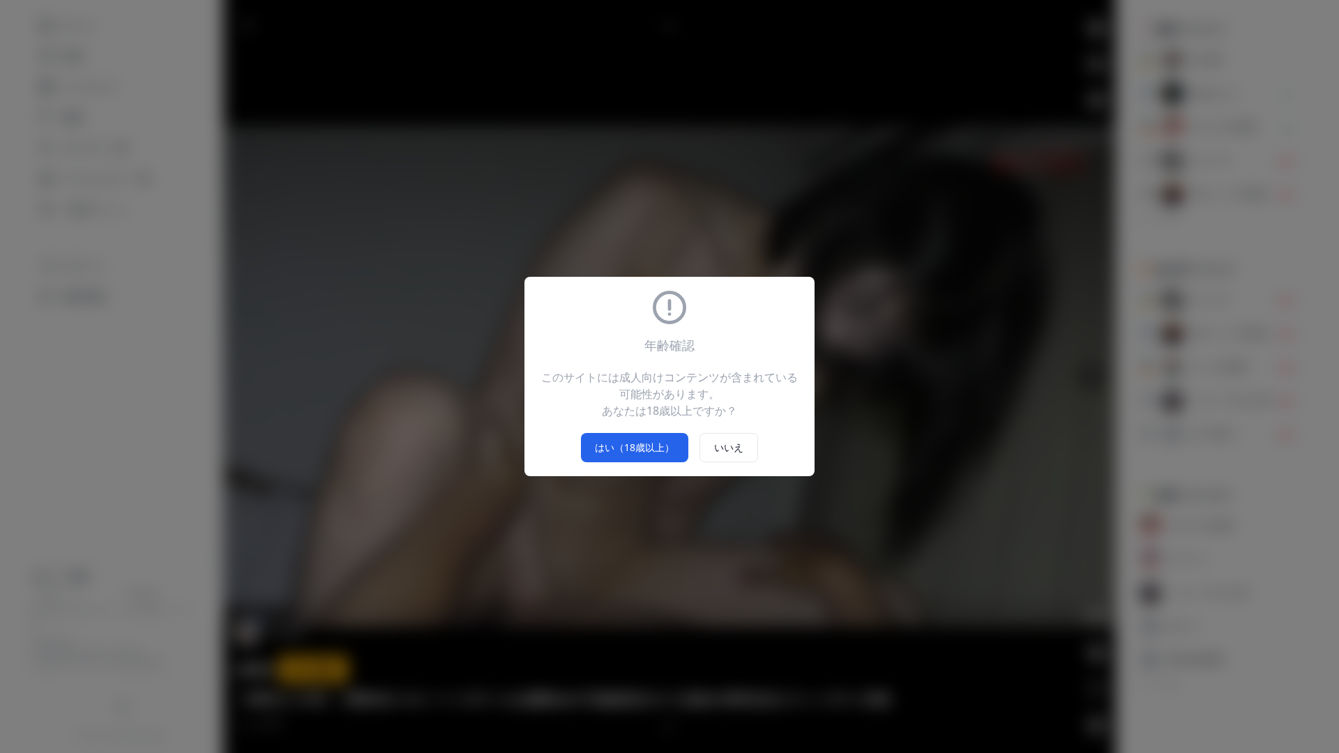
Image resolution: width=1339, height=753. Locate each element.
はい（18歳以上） (634, 447)
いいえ (728, 447)
